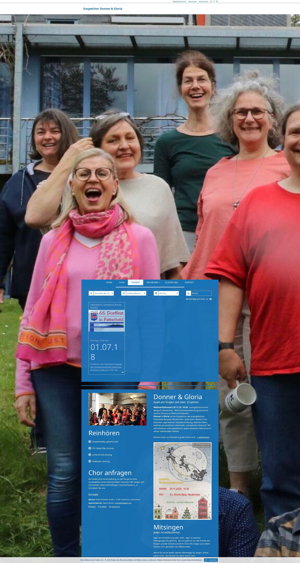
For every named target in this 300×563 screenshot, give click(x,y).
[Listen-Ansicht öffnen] (207, 325)
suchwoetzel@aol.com (123, 529)
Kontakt (189, 16)
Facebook (103, 532)
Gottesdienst (96, 330)
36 (187, 324)
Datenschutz (203, 1)
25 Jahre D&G (171, 16)
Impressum (192, 1)
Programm (152, 16)
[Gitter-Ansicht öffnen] (211, 325)
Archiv (94, 337)
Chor (121, 16)
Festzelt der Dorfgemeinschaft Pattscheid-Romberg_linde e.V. (106, 393)
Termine (135, 16)
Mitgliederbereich (179, 1)
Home (109, 16)
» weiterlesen (203, 463)
